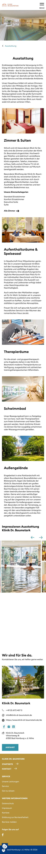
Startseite (7, 764)
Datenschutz (8, 803)
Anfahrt (10, 747)
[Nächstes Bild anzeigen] (41, 537)
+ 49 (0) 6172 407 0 (14, 710)
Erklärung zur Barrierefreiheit (15, 817)
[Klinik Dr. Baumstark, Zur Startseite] (10, 5)
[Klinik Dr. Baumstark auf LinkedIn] (14, 727)
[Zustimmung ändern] (5, 846)
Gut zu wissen (8, 791)
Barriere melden (9, 822)
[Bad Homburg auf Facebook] (2, 835)
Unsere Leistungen (10, 781)
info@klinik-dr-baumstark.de (19, 715)
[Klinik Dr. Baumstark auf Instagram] (9, 727)
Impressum (7, 808)
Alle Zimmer (9, 211)
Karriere (5, 813)
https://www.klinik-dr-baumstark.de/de (24, 720)
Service (5, 786)
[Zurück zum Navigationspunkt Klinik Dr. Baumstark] (2, 45)
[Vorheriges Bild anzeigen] (32, 537)
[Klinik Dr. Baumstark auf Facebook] (4, 727)
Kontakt (6, 769)
